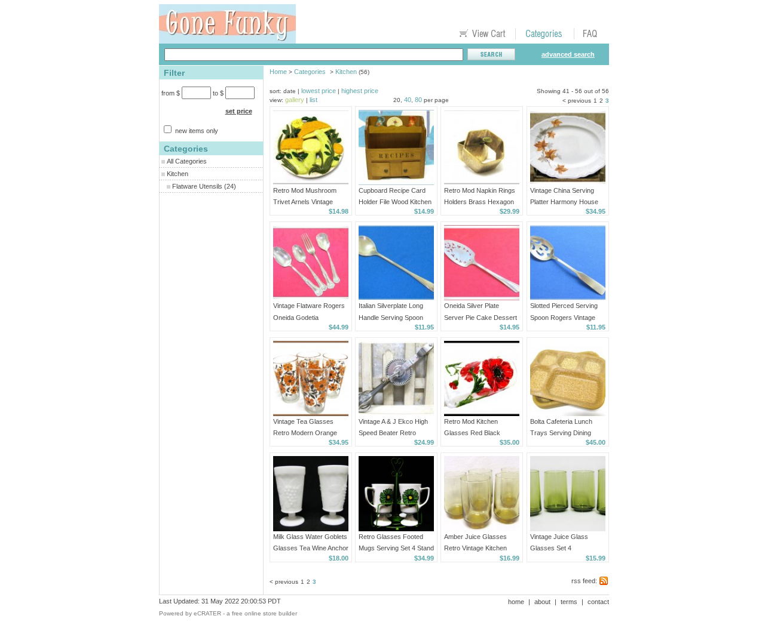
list (313, 99)
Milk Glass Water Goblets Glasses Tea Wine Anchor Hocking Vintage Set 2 (310, 548)
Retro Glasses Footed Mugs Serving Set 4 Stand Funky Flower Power (396, 548)
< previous (576, 100)
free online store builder (264, 613)
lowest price (318, 90)
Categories (310, 71)
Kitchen (177, 173)
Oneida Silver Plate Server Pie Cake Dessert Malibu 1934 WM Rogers (480, 317)
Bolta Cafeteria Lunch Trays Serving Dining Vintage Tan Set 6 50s (561, 433)
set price (238, 111)
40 (407, 99)
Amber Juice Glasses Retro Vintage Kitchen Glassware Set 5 (475, 548)
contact (598, 601)
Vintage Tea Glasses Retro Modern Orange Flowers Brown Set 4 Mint (310, 433)
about (542, 601)
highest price (359, 90)
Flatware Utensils (197, 186)
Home (278, 71)
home (516, 601)
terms (569, 601)
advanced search (568, 54)
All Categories (187, 161)
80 (418, 99)
